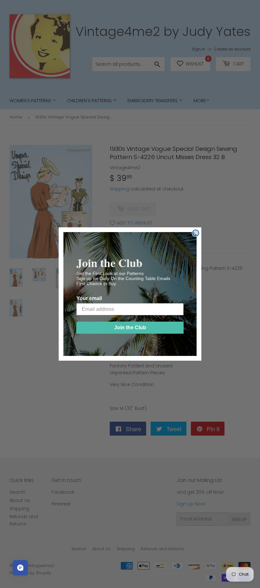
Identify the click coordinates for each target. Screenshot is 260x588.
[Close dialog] (195, 233)
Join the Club (130, 327)
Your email (89, 298)
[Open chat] (20, 567)
